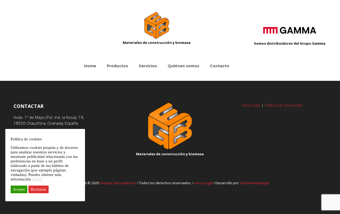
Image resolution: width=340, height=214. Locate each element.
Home (90, 66)
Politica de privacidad (284, 105)
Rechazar (38, 189)
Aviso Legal (203, 183)
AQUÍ (37, 179)
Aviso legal (251, 105)
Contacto (219, 66)
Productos (117, 66)
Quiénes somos (183, 66)
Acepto (19, 189)
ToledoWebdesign (254, 183)
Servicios (148, 66)
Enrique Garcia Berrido (118, 183)
